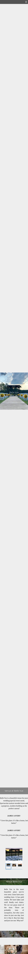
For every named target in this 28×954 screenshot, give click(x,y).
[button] (8, 866)
